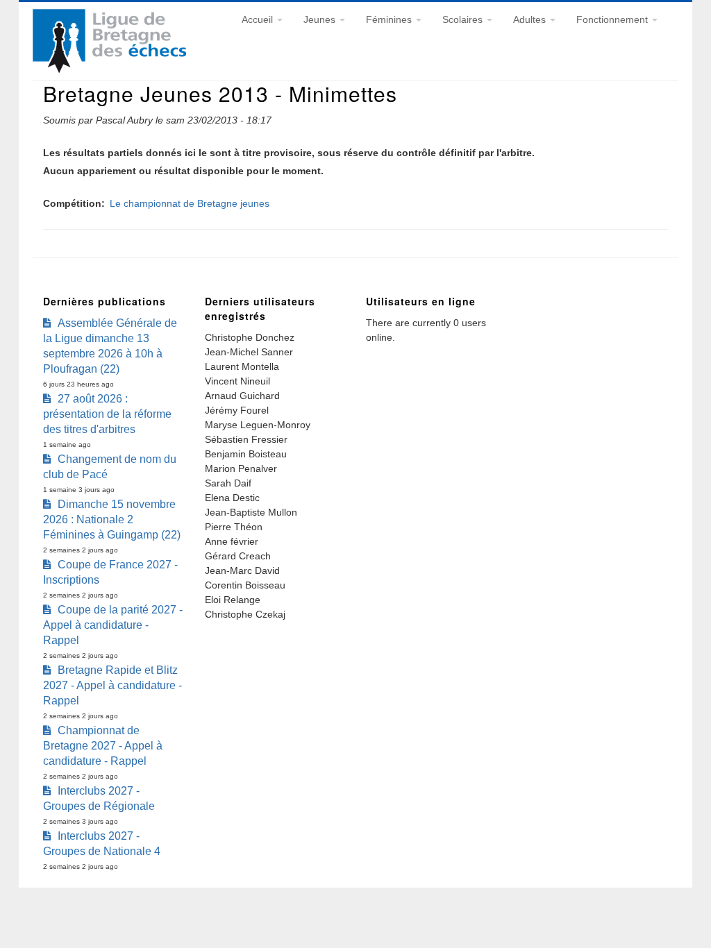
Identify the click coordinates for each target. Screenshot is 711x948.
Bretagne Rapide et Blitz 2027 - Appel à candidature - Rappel (112, 685)
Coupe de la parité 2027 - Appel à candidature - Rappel (113, 625)
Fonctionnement (613, 19)
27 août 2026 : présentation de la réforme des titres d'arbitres (107, 414)
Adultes (531, 19)
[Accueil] (109, 69)
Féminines (390, 19)
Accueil (259, 19)
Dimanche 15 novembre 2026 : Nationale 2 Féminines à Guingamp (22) (112, 519)
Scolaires (463, 19)
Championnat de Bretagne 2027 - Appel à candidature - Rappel (102, 746)
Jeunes (320, 19)
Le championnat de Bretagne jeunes (189, 203)
